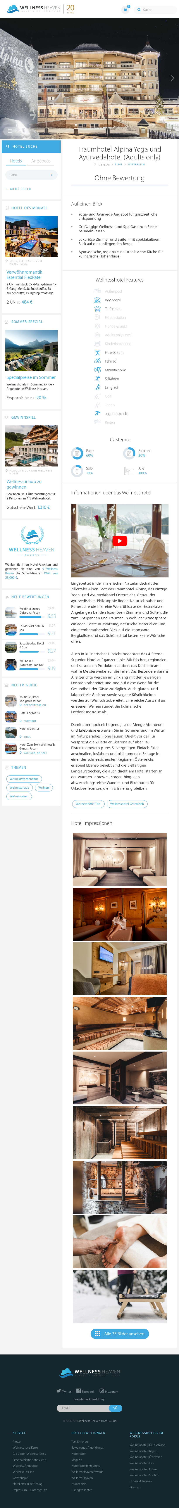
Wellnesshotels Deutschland (147, 1445)
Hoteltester (78, 1454)
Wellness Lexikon (23, 1472)
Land (13, 175)
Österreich (136, 164)
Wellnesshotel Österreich (127, 804)
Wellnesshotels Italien (143, 1469)
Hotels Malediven (141, 1481)
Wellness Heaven (82, 1478)
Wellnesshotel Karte (25, 1447)
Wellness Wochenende (24, 779)
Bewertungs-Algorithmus (87, 1447)
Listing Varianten (82, 1490)
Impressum (20, 1490)
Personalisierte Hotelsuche (29, 1460)
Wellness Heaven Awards (87, 1472)
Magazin (76, 1460)
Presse (17, 1442)
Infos (18, 131)
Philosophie (78, 1484)
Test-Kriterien (79, 1442)
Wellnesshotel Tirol (88, 804)
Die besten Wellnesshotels (29, 1454)
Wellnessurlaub (19, 787)
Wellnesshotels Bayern (144, 1451)
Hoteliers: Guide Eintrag (28, 1484)
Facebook (87, 1392)
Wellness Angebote (25, 1466)
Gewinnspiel (21, 1478)
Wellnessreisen (19, 796)
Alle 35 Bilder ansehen (124, 1334)
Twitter (66, 1392)
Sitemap (135, 1487)
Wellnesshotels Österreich (146, 1457)
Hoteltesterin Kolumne (85, 1466)
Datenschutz (38, 1490)
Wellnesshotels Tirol (142, 1463)
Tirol (119, 164)
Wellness (43, 787)
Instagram (111, 1392)
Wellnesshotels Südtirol (144, 1475)
